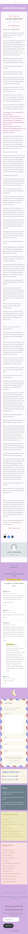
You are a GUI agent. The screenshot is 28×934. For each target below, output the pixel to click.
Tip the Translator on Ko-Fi (10, 779)
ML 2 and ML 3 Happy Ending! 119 (9, 876)
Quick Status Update (6, 855)
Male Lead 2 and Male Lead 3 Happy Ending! (14, 574)
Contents (14, 25)
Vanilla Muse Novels (14, 7)
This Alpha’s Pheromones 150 (8, 879)
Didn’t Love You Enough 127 (8, 858)
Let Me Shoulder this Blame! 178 (9, 881)
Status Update (5, 860)
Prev (9, 25)
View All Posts (14, 554)
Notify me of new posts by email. (13, 758)
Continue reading (14, 930)
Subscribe (8, 926)
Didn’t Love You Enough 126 (8, 865)
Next (18, 25)
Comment (7, 713)
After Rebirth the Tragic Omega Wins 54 (11, 873)
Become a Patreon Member (10, 776)
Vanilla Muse (17, 552)
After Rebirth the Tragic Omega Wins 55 (11, 863)
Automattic (14, 898)
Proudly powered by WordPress (8, 896)
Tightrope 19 (14, 566)
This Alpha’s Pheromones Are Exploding (11, 833)
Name (6, 737)
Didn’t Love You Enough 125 (8, 868)
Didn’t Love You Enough (7, 828)
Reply (4, 605)
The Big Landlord (14, 16)
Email (6, 744)
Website (6, 751)
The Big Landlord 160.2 (7, 871)
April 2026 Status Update (8, 850)
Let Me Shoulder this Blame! (8, 821)
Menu (15, 2)
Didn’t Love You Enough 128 (8, 852)
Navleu (5, 591)
